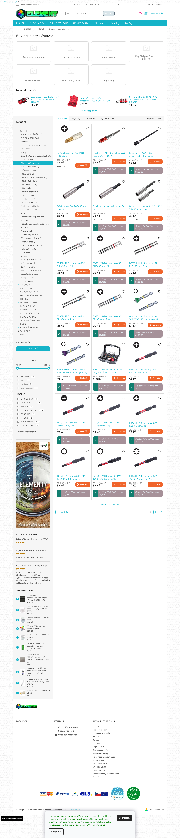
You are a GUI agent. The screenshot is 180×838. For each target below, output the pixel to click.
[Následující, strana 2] (155, 512)
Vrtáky (23, 152)
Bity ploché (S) (27, 174)
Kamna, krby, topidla (29, 234)
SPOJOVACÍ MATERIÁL (30, 320)
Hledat (108, 13)
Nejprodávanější (107, 118)
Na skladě (27, 376)
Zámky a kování (27, 277)
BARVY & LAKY (27, 288)
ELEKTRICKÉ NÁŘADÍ (30, 138)
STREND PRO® (29, 425)
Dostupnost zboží (94, 5)
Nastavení (56, 831)
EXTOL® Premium (30, 403)
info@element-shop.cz (68, 727)
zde (104, 824)
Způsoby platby (99, 770)
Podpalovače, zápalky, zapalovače (35, 224)
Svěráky (24, 227)
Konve (23, 213)
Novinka (26, 384)
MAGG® (26, 418)
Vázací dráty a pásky (30, 274)
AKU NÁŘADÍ (26, 141)
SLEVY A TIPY (23, 331)
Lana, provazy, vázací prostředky (34, 145)
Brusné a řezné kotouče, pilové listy (36, 156)
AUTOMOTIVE (26, 285)
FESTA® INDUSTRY (32, 410)
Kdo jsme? (97, 743)
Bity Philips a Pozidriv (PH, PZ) (34, 177)
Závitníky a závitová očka (31, 259)
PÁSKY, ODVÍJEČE (28, 317)
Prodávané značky (100, 753)
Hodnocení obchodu (101, 733)
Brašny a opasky (28, 242)
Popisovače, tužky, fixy (30, 206)
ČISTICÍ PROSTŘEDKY (30, 292)
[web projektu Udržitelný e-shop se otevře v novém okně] (133, 793)
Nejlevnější (76, 118)
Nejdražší (91, 118)
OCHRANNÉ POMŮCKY (30, 313)
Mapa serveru (98, 746)
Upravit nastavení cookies (79, 809)
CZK (148, 5)
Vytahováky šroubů (29, 202)
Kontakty (96, 740)
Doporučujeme (29, 388)
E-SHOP (21, 127)
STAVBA (23, 324)
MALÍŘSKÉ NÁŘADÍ (28, 302)
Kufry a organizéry (28, 263)
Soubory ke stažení (101, 763)
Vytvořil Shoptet (157, 809)
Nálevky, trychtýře (28, 249)
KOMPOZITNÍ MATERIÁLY (31, 295)
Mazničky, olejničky (29, 209)
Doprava (76, 5)
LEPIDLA (24, 299)
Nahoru (64, 512)
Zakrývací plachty (28, 267)
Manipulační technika (30, 199)
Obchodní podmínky (101, 750)
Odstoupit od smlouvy (12, 818)
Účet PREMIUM (99, 767)
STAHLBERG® (29, 421)
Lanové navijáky (27, 281)
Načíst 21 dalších (110, 504)
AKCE (25, 380)
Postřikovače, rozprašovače (32, 216)
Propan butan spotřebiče (31, 245)
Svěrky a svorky (27, 195)
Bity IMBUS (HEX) (29, 181)
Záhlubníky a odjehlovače (31, 238)
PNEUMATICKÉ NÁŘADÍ (31, 134)
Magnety (24, 256)
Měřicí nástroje (27, 159)
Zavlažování (26, 252)
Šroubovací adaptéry (30, 166)
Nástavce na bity (28, 170)
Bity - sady (26, 188)
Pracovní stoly (27, 231)
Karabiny (24, 220)
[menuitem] (20, 23)
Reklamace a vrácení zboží (104, 757)
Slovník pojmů (98, 760)
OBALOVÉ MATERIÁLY (30, 309)
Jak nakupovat (99, 736)
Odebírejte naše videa (67, 735)
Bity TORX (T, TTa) (29, 184)
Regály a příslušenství (30, 192)
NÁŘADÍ (23, 131)
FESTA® (26, 406)
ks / (33, 348)
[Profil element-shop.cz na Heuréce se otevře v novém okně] (117, 793)
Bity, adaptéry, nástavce (31, 163)
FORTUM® (27, 414)
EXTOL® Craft (29, 399)
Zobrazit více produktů (89, 111)
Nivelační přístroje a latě (31, 270)
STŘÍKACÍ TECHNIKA (29, 327)
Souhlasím (124, 817)
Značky (20, 335)
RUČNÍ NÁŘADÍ (27, 149)
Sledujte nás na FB (66, 731)
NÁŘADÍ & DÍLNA (27, 306)
